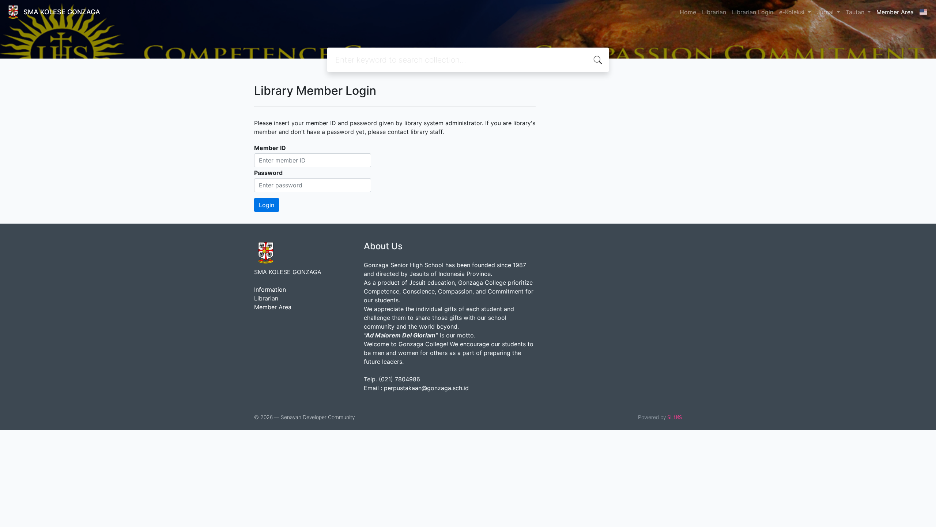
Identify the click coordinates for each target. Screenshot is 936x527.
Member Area (895, 12)
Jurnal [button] (826, 12)
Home (688, 12)
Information (270, 289)
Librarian (714, 12)
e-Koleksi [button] (792, 12)
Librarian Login (752, 12)
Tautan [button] (856, 12)
